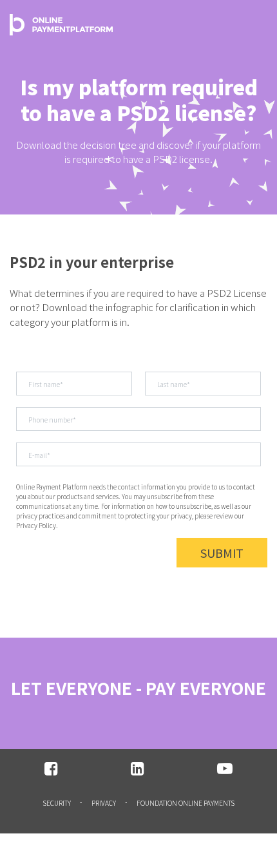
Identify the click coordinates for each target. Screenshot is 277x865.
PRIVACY (103, 803)
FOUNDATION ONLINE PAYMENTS (185, 803)
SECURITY (57, 803)
